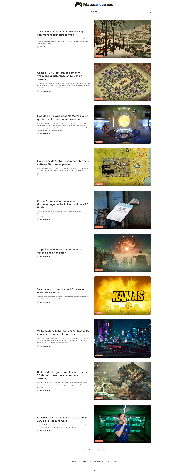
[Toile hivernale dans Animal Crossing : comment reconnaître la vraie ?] (122, 39)
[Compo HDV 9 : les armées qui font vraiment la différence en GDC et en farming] (122, 82)
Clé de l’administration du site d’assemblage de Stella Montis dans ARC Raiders (62, 204)
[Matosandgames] (94, 4)
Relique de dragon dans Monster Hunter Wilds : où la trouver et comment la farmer (62, 375)
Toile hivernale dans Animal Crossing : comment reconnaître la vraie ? (60, 33)
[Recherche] (149, 12)
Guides (99, 56)
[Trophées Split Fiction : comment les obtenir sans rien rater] (122, 253)
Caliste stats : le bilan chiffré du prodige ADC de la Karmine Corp (62, 419)
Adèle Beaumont (45, 46)
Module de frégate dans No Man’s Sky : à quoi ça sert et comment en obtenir (62, 117)
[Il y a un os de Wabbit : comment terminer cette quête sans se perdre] (122, 167)
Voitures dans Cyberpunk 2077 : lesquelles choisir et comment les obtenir (63, 332)
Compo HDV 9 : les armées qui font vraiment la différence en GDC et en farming (59, 76)
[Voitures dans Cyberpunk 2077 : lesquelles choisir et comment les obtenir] (122, 338)
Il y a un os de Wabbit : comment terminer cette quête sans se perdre (63, 162)
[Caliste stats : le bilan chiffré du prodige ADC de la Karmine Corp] (122, 424)
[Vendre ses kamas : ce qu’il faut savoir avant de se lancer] (122, 295)
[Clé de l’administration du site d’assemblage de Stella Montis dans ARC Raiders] (122, 210)
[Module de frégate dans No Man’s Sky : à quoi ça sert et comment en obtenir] (122, 124)
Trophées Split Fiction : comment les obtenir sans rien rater (59, 251)
